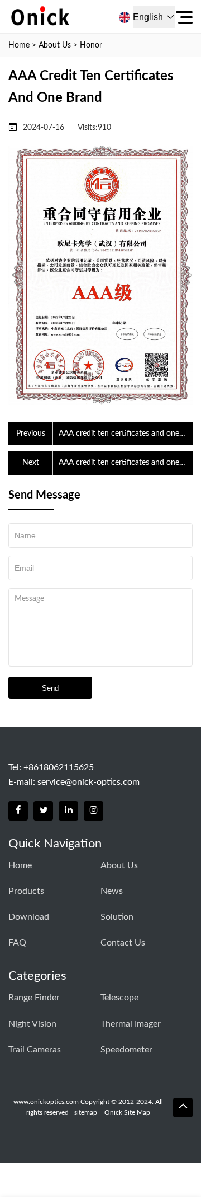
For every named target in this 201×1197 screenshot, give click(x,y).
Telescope (119, 997)
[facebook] (18, 811)
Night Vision (32, 1023)
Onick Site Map (127, 1112)
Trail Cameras (34, 1049)
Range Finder (34, 997)
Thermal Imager (130, 1023)
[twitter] (43, 811)
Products (26, 891)
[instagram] (93, 811)
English (148, 17)
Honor (91, 45)
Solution (116, 916)
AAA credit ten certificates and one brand (119, 435)
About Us (55, 45)
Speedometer (126, 1049)
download (28, 916)
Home (19, 45)
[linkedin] (68, 811)
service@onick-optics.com (88, 781)
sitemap (85, 1112)
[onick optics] (70, 16)
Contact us (122, 942)
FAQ (17, 942)
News (111, 891)
